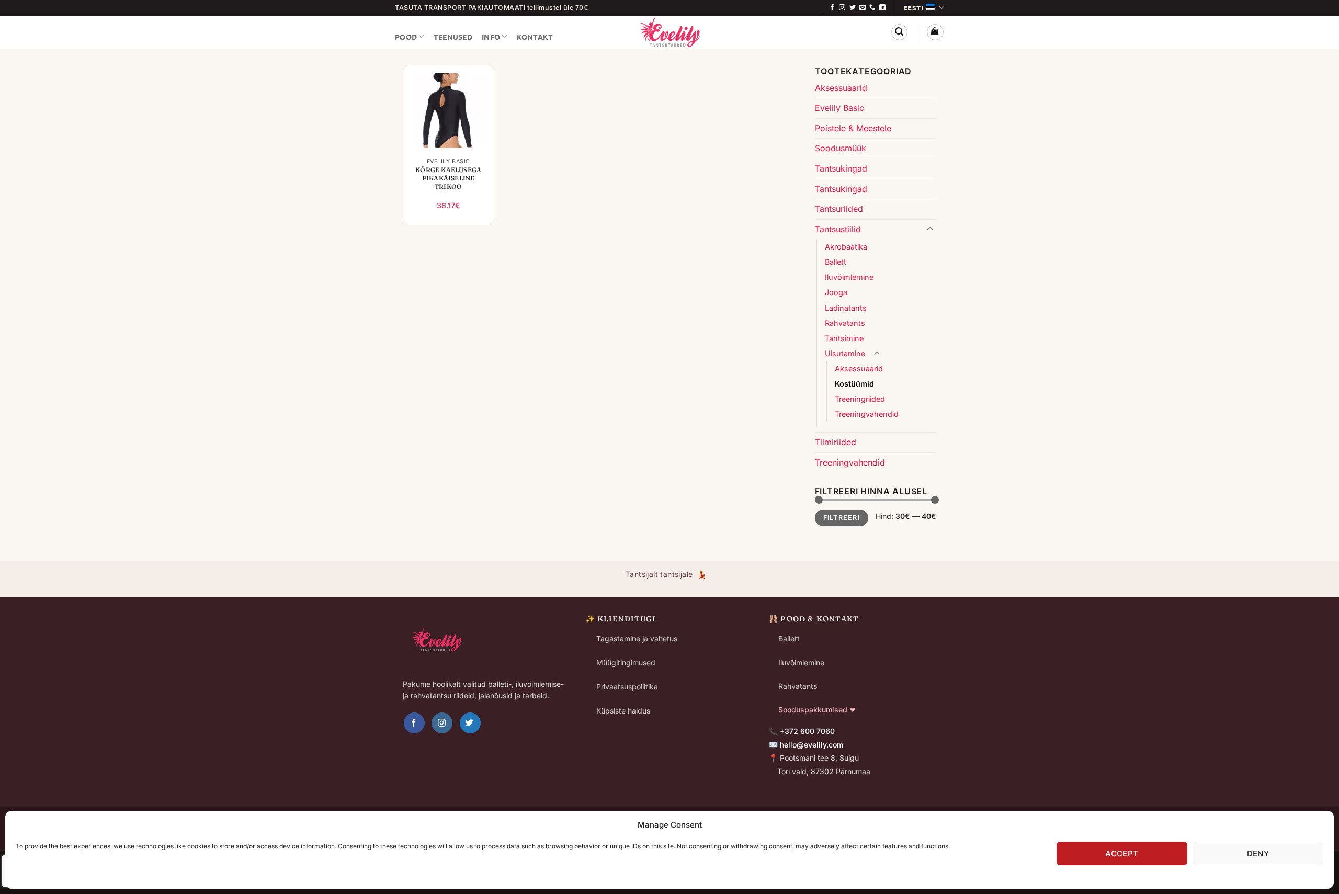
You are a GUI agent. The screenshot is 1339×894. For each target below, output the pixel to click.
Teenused (453, 36)
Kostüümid (854, 383)
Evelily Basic (839, 108)
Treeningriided (860, 398)
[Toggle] (930, 229)
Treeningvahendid (867, 414)
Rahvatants (845, 323)
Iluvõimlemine (849, 277)
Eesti (913, 7)
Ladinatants (846, 307)
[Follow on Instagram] (842, 8)
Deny (1258, 853)
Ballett (835, 261)
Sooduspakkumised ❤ (817, 709)
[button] (899, 32)
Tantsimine (844, 338)
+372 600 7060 (807, 731)
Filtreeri (841, 518)
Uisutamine (845, 353)
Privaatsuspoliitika (627, 686)
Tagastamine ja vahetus (636, 638)
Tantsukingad (841, 168)
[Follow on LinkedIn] (882, 8)
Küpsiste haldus (623, 710)
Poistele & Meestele (853, 128)
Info (491, 36)
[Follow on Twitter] (852, 8)
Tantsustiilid (838, 229)
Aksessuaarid (841, 88)
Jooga (836, 292)
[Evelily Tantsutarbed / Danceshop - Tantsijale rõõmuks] (669, 32)
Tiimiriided (835, 442)
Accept (1122, 853)
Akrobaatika (846, 246)
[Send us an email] (862, 8)
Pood (406, 36)
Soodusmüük (840, 148)
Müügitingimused (625, 662)
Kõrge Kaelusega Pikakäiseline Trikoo (448, 178)
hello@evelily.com (811, 744)
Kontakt (535, 36)
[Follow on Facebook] (832, 8)
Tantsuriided (839, 208)
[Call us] (872, 8)
